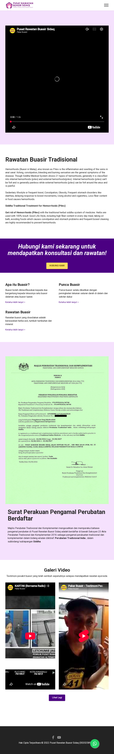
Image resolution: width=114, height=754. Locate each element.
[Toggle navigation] (106, 5)
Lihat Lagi (57, 697)
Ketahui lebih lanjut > (15, 302)
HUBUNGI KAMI (57, 265)
